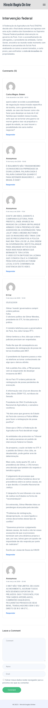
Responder (10, 134)
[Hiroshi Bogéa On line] (17, 4)
